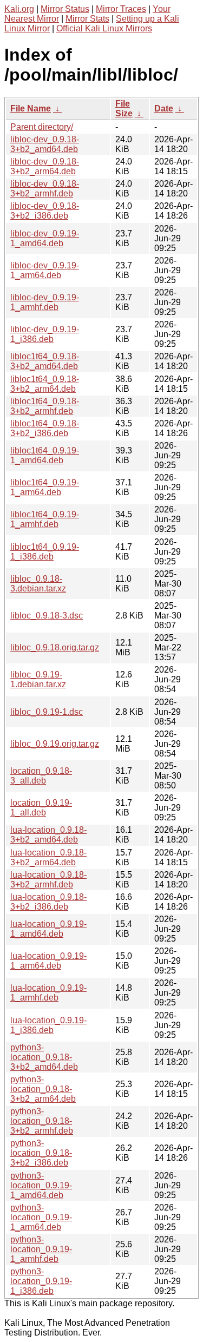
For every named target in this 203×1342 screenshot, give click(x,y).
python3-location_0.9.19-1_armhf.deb (41, 1249)
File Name (30, 108)
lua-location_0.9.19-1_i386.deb (48, 1025)
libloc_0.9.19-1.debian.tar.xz (38, 679)
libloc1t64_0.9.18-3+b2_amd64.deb (44, 361)
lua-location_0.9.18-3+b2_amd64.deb (48, 834)
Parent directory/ (41, 126)
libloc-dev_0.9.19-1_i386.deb (44, 334)
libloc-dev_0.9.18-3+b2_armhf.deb (44, 188)
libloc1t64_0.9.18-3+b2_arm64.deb (44, 383)
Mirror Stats (87, 18)
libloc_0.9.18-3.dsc (46, 615)
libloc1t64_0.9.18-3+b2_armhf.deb (44, 406)
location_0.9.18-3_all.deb (41, 775)
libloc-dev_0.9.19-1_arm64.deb (44, 270)
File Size (124, 108)
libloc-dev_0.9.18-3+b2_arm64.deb (44, 166)
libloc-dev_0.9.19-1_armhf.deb (44, 302)
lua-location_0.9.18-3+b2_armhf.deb (48, 879)
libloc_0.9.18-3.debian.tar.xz (38, 583)
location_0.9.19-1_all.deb (41, 807)
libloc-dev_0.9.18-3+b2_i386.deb (44, 210)
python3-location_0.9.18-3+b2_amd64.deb (44, 1057)
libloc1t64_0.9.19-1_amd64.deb (44, 455)
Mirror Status (65, 9)
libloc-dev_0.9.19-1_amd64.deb (44, 238)
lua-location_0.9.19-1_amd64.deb (48, 928)
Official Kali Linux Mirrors (104, 28)
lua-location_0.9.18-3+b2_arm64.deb (48, 857)
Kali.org (19, 9)
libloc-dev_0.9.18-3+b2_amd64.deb (44, 144)
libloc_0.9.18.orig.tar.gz (54, 647)
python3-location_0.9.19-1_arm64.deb (41, 1217)
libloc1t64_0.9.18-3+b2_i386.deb (44, 428)
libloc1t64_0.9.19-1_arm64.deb (44, 487)
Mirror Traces (121, 9)
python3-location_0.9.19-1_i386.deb (41, 1281)
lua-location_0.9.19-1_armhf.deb (48, 992)
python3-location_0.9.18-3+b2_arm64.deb (43, 1089)
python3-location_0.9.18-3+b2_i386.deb (41, 1153)
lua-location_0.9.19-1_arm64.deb (48, 960)
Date (163, 108)
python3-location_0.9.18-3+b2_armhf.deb (41, 1121)
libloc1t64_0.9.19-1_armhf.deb (44, 519)
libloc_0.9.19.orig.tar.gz (54, 743)
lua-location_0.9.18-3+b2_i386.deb (48, 901)
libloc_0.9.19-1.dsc (46, 711)
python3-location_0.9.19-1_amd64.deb (41, 1185)
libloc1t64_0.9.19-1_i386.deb (44, 551)
